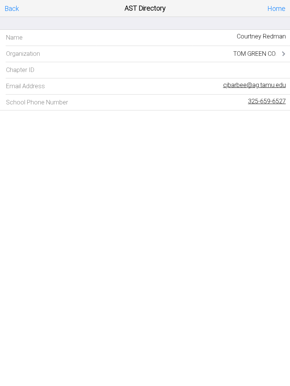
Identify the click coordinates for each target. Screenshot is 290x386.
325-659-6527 (267, 101)
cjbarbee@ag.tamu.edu (254, 85)
